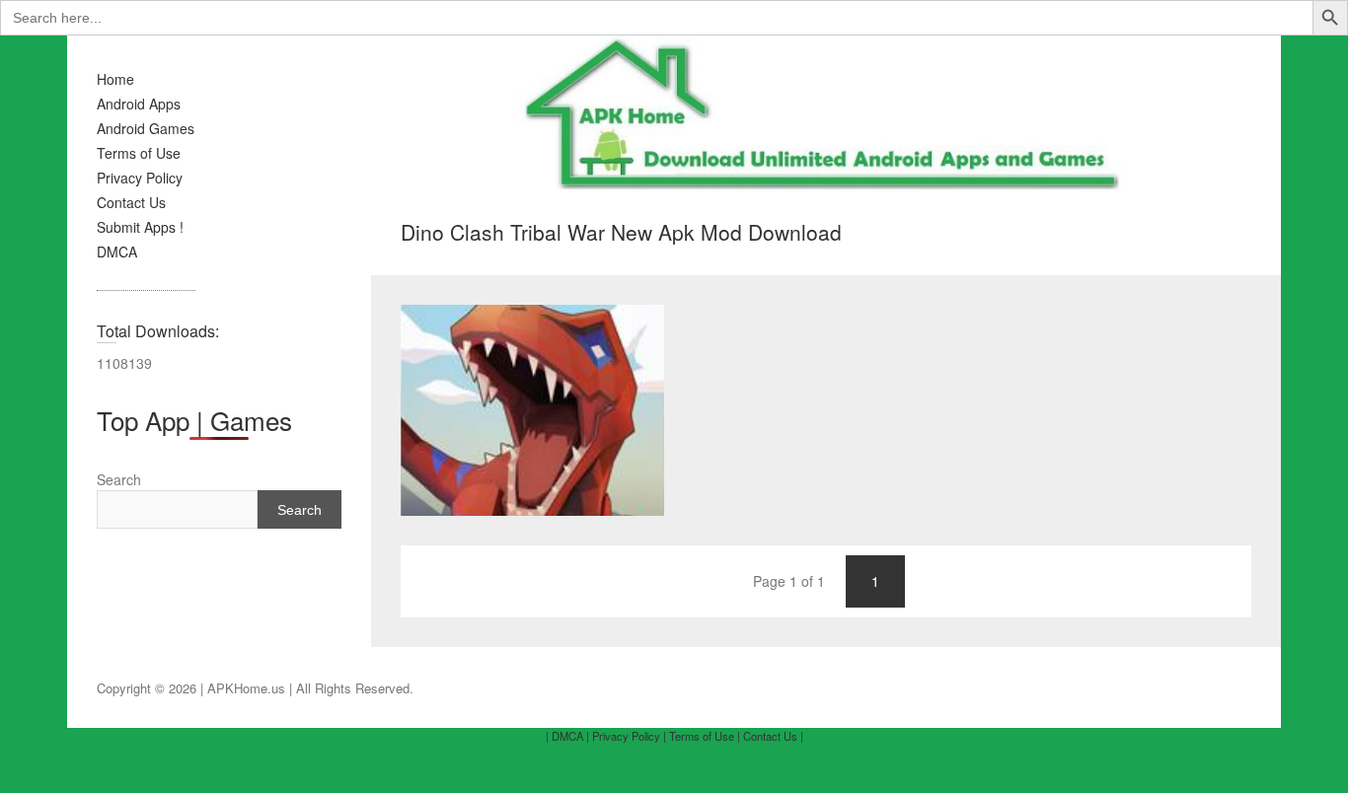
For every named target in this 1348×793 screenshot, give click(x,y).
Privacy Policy (140, 177)
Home (115, 79)
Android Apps (139, 103)
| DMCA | (567, 736)
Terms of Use (139, 153)
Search (119, 479)
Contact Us (131, 202)
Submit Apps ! (140, 227)
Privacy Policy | (629, 736)
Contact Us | (773, 736)
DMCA (117, 251)
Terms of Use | (704, 736)
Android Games (145, 128)
